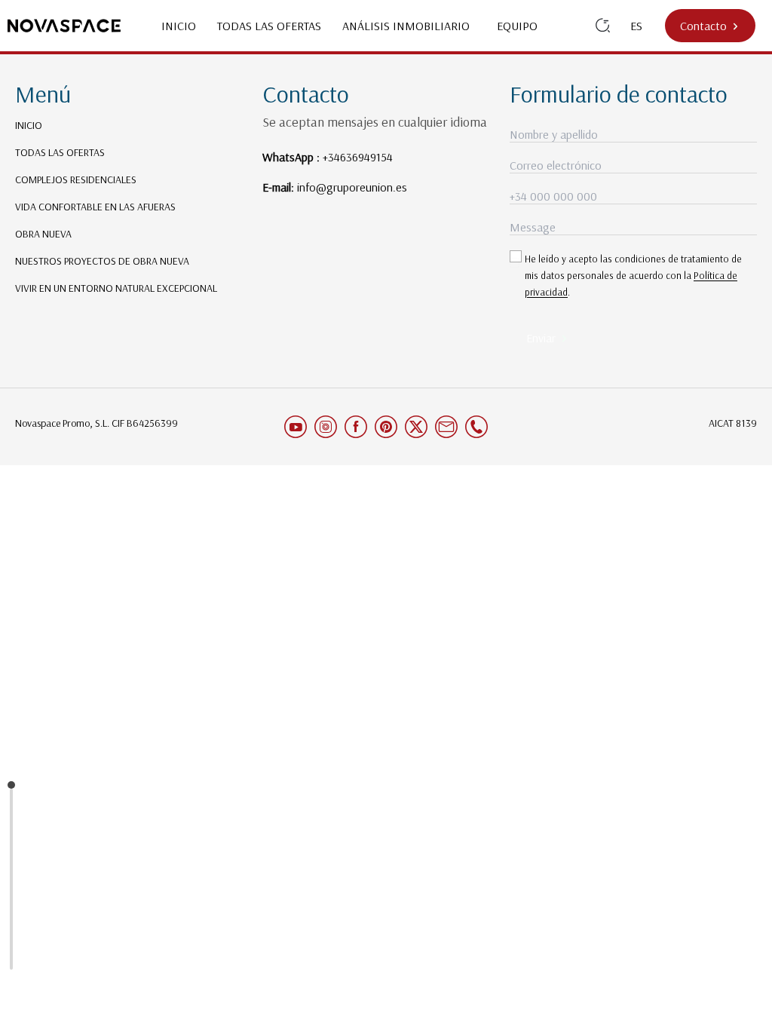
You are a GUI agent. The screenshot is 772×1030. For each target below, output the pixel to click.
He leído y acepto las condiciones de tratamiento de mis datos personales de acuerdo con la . (633, 275)
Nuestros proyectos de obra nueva (102, 261)
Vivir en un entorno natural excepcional (116, 288)
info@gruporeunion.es (352, 187)
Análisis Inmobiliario (409, 25)
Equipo (517, 25)
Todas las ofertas (269, 25)
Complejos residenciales (75, 179)
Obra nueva (43, 234)
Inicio (178, 25)
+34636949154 (358, 156)
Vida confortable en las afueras (95, 206)
